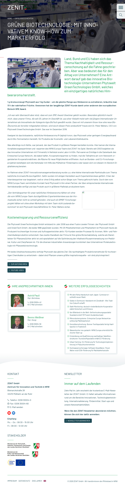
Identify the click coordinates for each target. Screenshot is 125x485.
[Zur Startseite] (17, 9)
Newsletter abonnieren (79, 421)
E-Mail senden (16, 407)
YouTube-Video (17, 270)
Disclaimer (37, 481)
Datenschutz (24, 481)
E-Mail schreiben (36, 305)
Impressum (12, 481)
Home (9, 18)
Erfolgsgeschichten (24, 18)
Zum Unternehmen (19, 264)
